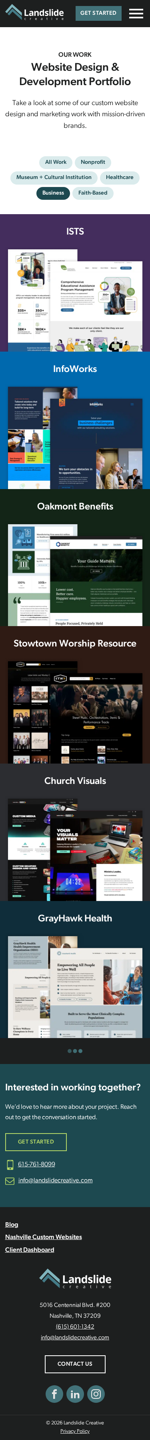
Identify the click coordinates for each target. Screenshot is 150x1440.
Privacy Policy (75, 1431)
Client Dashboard (29, 1250)
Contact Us (75, 1364)
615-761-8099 (36, 1165)
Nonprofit (93, 162)
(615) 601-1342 (75, 1327)
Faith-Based (93, 193)
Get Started (98, 13)
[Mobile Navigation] (134, 13)
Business (53, 193)
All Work (55, 162)
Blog (11, 1225)
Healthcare (120, 178)
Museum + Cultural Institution (54, 178)
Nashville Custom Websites (43, 1237)
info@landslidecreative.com (55, 1180)
